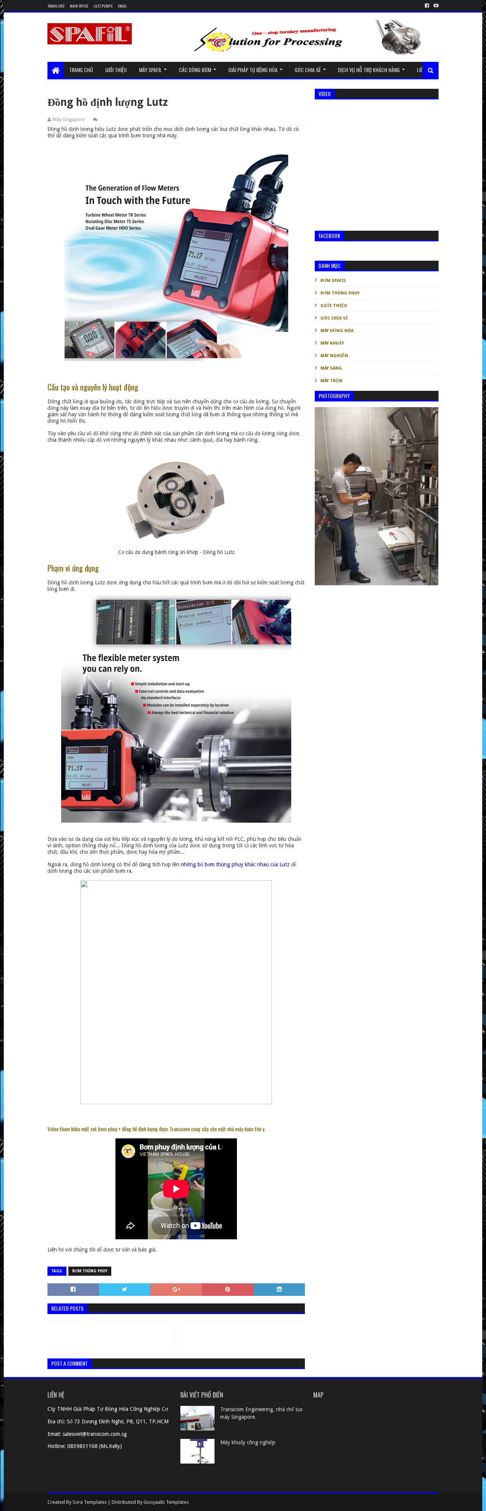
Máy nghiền (334, 355)
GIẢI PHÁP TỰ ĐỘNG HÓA (253, 70)
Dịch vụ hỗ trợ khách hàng (369, 70)
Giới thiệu (116, 70)
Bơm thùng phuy (89, 1271)
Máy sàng (331, 368)
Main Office (79, 6)
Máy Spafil (150, 70)
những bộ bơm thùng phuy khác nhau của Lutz (235, 864)
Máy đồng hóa (336, 330)
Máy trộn (331, 380)
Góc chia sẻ (308, 70)
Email (122, 6)
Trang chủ (55, 6)
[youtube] (435, 5)
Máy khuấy (332, 343)
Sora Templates (90, 1502)
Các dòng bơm (195, 70)
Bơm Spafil (333, 280)
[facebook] (427, 5)
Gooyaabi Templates (166, 1502)
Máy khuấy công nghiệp (247, 1442)
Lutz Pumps (103, 6)
